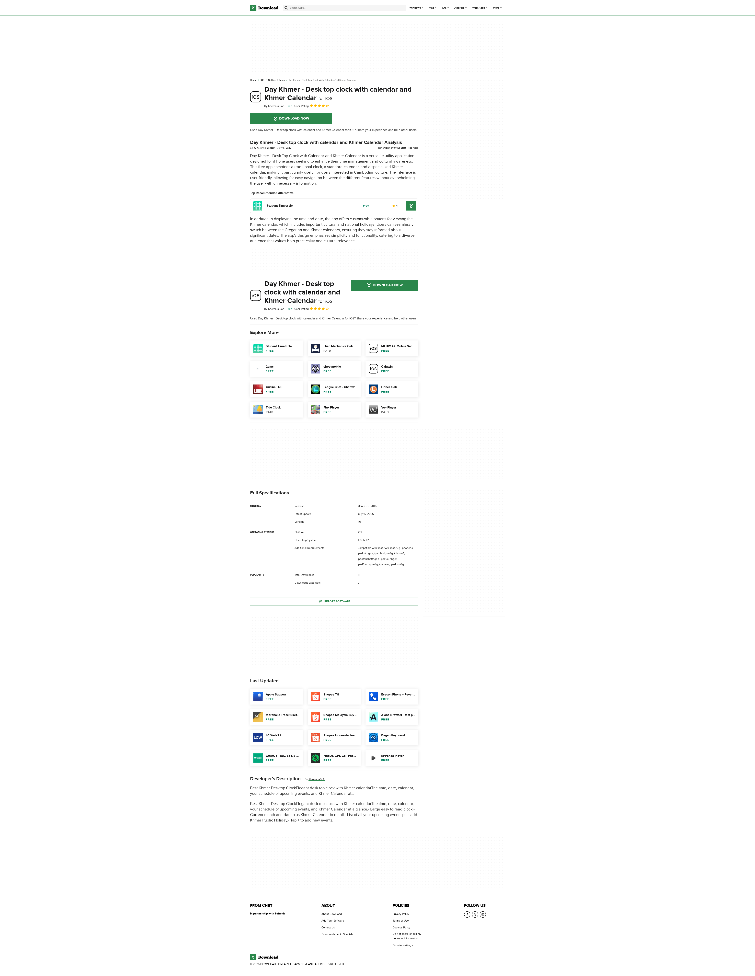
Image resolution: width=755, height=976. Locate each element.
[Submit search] (286, 8)
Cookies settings (403, 945)
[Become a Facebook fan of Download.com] (467, 914)
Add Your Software (332, 920)
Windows (415, 7)
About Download (331, 914)
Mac (431, 7)
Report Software (337, 601)
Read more (412, 147)
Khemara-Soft (316, 779)
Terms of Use (401, 920)
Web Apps (478, 7)
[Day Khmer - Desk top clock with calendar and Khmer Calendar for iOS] (255, 96)
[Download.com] (264, 8)
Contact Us (328, 927)
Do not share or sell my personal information (407, 936)
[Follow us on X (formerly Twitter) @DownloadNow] (475, 914)
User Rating (301, 106)
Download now (294, 118)
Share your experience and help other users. (386, 130)
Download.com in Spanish (337, 934)
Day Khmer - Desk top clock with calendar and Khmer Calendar (338, 93)
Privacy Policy (401, 914)
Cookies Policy (401, 927)
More (496, 7)
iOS (444, 7)
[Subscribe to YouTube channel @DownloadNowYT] (483, 914)
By (274, 106)
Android (459, 7)
